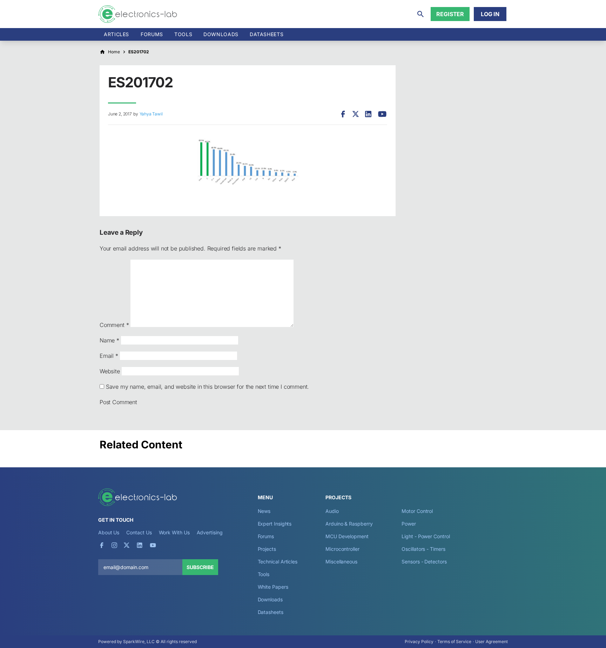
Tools (183, 34)
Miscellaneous (341, 562)
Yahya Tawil (151, 113)
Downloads (270, 599)
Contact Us (139, 532)
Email (109, 355)
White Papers (273, 587)
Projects (267, 549)
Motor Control (417, 511)
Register (450, 14)
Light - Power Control (426, 536)
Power (409, 524)
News (264, 511)
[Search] (420, 14)
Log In (490, 14)
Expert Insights (275, 524)
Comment (114, 324)
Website (110, 371)
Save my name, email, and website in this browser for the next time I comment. (207, 386)
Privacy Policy (419, 641)
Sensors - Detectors (424, 562)
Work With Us (174, 532)
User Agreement (491, 641)
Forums (152, 34)
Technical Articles (278, 562)
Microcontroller (342, 549)
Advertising (210, 532)
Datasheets (266, 34)
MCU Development (347, 536)
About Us (108, 532)
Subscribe (200, 567)
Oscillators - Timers (423, 549)
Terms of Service (454, 641)
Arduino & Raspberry (348, 524)
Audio (332, 511)
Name (109, 340)
